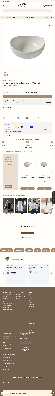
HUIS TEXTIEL (31, 306)
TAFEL (30, 300)
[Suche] (50, 10)
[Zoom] (50, 26)
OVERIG (30, 314)
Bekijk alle (8, 186)
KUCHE (29, 250)
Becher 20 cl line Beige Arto (27, 178)
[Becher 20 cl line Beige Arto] (27, 164)
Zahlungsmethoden (7, 311)
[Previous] (2, 172)
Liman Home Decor (14, 258)
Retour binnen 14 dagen (10, 111)
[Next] (52, 172)
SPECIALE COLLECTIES (33, 312)
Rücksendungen (6, 307)
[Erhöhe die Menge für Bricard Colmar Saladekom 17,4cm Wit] (7, 92)
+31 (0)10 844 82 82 (8, 360)
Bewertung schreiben (27, 233)
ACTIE (30, 296)
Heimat (4, 14)
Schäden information (7, 305)
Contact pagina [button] (6, 366)
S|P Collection (27, 175)
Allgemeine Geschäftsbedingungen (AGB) (8, 300)
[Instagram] (6, 1)
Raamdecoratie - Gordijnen (32, 324)
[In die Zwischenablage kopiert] (9, 136)
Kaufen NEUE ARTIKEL (27, 151)
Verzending (8, 107)
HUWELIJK (31, 310)
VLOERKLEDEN (32, 304)
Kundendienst (19, 294)
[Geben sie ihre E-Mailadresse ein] (29, 342)
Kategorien (18, 298)
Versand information (7, 303)
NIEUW (30, 294)
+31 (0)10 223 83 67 (8, 350)
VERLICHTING (31, 308)
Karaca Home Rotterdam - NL (34, 320)
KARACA (46, 250)
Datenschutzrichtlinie (7, 309)
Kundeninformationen (20, 296)
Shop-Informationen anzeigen (48, 102)
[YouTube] (8, 1)
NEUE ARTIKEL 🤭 (6, 250)
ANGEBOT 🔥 (19, 250)
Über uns (5, 296)
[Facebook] (4, 1)
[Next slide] (51, 273)
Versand (7, 87)
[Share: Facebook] (7, 136)
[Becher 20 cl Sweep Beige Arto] (44, 164)
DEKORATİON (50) (34, 213)
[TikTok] (10, 1)
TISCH (37, 250)
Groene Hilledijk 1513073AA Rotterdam (7, 358)
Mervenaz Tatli (36, 281)
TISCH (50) (8, 213)
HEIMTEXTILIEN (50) (46, 213)
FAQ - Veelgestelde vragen (33, 329)
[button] (53, 197)
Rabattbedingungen (7, 313)
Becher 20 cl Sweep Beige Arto (44, 178)
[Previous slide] (4, 273)
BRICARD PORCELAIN (7, 80)
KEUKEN (30, 298)
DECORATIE (31, 302)
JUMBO (30, 316)
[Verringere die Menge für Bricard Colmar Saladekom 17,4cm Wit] (4, 92)
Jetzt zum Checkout (27, 96)
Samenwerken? (32, 332)
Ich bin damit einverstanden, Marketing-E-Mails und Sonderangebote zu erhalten (26, 347)
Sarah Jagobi (13, 270)
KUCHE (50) (21, 213)
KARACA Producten (33, 318)
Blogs (30, 327)
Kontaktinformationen (7, 294)
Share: (4, 135)
